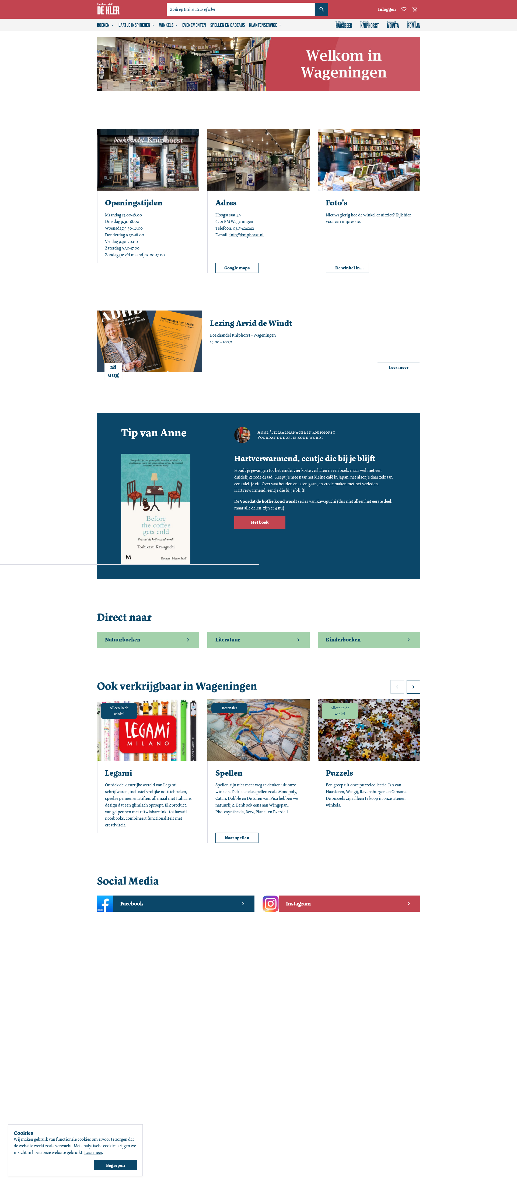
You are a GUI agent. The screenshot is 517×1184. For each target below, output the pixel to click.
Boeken (103, 25)
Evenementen (194, 25)
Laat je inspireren (134, 25)
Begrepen (115, 1165)
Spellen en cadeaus (227, 25)
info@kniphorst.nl (246, 235)
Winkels (166, 25)
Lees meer (93, 1152)
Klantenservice (263, 25)
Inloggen (387, 9)
